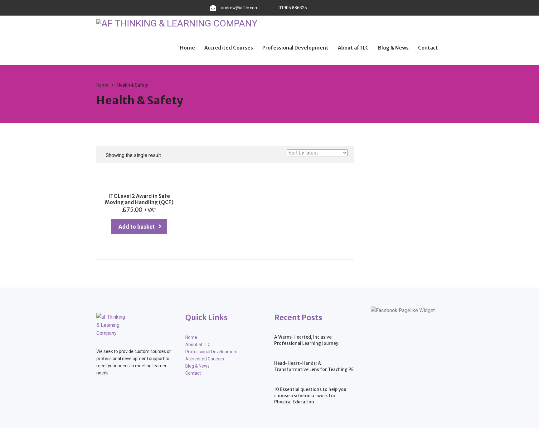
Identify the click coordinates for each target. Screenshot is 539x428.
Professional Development (295, 48)
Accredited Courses (228, 48)
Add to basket (137, 226)
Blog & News (393, 48)
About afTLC (353, 48)
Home (187, 48)
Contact (428, 48)
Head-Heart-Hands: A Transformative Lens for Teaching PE (314, 366)
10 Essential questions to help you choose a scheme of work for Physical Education (310, 396)
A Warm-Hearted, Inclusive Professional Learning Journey (306, 340)
